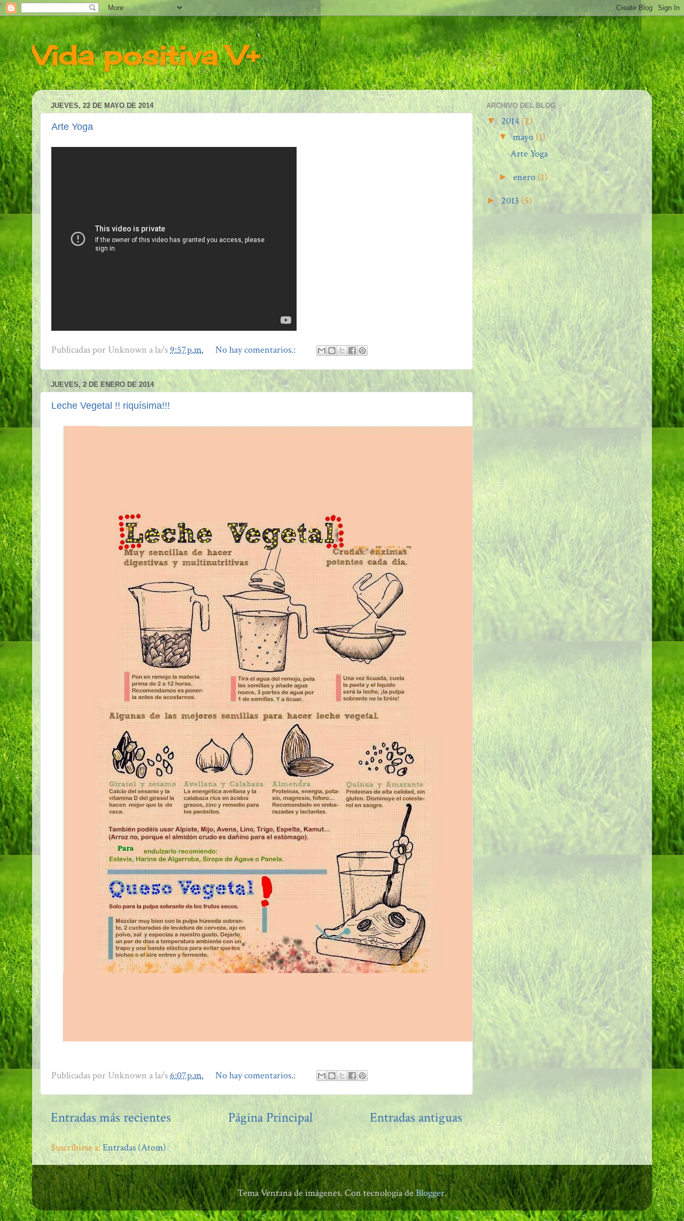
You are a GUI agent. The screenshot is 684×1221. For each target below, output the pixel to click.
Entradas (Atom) (134, 1147)
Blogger (430, 1193)
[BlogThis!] (332, 350)
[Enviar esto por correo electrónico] (321, 350)
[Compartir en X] (342, 350)
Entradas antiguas (416, 1117)
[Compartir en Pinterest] (362, 350)
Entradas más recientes (111, 1117)
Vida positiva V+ (146, 54)
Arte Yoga (72, 126)
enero (525, 177)
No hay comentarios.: (256, 350)
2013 (511, 201)
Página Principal (270, 1117)
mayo (524, 137)
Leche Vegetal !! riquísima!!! (110, 405)
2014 (511, 121)
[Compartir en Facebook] (352, 350)
